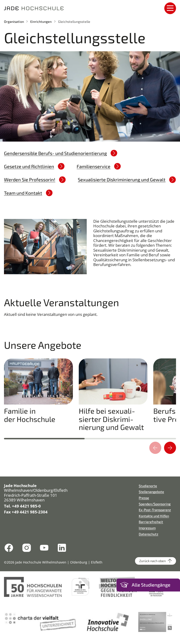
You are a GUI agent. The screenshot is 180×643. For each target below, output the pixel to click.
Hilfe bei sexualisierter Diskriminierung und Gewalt (111, 419)
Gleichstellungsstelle (74, 22)
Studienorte (148, 486)
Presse (144, 498)
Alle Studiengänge (151, 584)
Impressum (147, 528)
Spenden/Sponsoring (155, 504)
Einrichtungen (41, 22)
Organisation (14, 22)
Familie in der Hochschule (29, 415)
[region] (90, 397)
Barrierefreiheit (151, 522)
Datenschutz (148, 534)
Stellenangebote (151, 492)
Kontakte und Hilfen (154, 516)
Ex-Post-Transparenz (155, 510)
